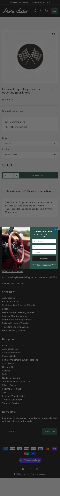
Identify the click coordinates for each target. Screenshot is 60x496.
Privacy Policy (47, 265)
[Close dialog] (55, 229)
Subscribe (44, 259)
